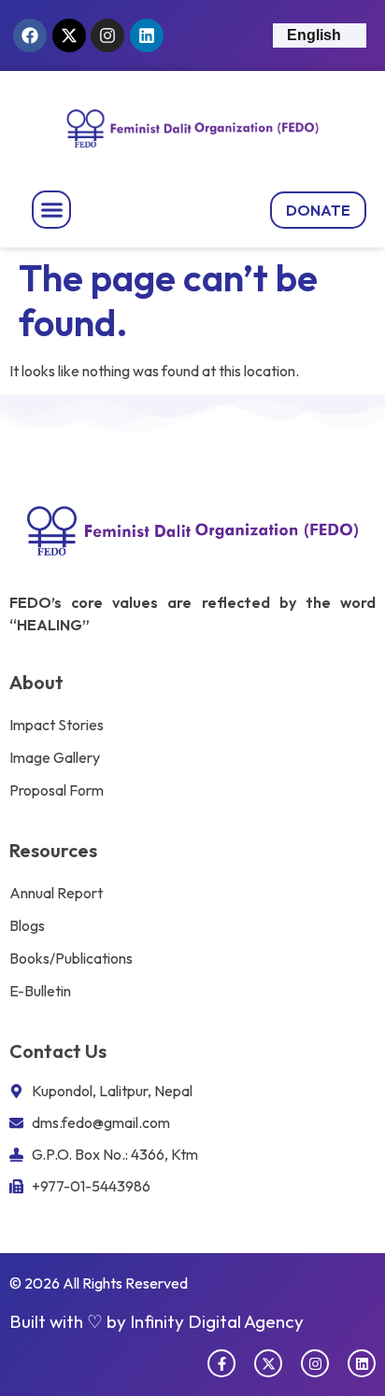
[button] (51, 210)
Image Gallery (54, 757)
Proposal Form (56, 790)
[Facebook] (30, 35)
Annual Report (56, 892)
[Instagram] (107, 35)
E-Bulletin (40, 990)
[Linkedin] (147, 35)
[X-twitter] (69, 35)
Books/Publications (71, 958)
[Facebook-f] (221, 1363)
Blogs (27, 925)
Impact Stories (56, 724)
